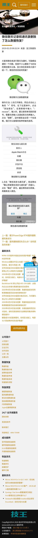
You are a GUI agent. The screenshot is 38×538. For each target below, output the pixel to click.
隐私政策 (5, 417)
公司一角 (5, 354)
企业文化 (5, 347)
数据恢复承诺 (7, 379)
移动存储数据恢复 (8, 398)
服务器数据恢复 (8, 395)
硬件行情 (5, 470)
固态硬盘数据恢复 (8, 401)
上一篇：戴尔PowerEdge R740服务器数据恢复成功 (19, 237)
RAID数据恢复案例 (9, 448)
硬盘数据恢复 (7, 391)
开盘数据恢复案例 (8, 451)
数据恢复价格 (7, 369)
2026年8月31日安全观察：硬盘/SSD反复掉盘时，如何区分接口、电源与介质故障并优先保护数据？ (19, 277)
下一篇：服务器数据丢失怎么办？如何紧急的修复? (19, 243)
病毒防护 (5, 467)
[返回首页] (6, 5)
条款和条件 (6, 422)
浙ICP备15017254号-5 (21, 528)
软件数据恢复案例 (8, 442)
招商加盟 (5, 344)
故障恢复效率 (7, 373)
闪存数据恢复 (7, 404)
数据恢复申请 (7, 376)
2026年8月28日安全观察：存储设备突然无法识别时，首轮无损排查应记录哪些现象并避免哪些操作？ (19, 311)
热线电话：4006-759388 (10, 433)
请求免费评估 (19, 328)
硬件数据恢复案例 (8, 445)
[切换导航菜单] (34, 4)
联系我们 (24, 4)
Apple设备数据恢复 (9, 407)
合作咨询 (5, 351)
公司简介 (5, 341)
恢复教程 (5, 461)
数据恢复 (5, 366)
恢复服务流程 (7, 382)
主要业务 (5, 357)
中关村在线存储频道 (18, 534)
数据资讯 (5, 464)
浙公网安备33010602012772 (22, 531)
